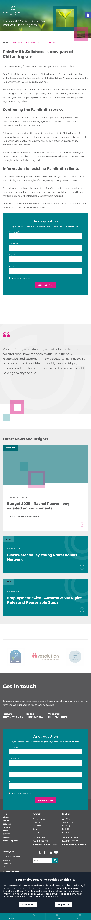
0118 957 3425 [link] (35, 717)
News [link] (5, 830)
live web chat (72, 226)
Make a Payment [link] (10, 840)
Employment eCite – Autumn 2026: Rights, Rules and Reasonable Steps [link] (45, 600)
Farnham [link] (7, 714)
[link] (88, 15)
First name (13, 232)
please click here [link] (51, 896)
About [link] (6, 817)
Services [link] (7, 824)
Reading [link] (30, 714)
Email (11, 255)
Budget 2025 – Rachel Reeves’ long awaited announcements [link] (38, 505)
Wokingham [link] (54, 714)
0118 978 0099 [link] (58, 717)
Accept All (28, 904)
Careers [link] (6, 834)
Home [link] (5, 42)
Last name (13, 243)
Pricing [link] (6, 827)
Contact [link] (6, 837)
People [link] (6, 820)
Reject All (63, 904)
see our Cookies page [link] (57, 893)
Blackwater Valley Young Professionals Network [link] (42, 557)
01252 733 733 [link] (13, 717)
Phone (11, 267)
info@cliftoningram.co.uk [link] (45, 844)
